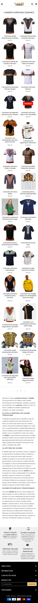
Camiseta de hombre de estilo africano (28, 37)
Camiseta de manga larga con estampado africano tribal (28, 296)
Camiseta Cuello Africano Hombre (28, 269)
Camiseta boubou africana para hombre (10, 244)
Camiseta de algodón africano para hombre (10, 113)
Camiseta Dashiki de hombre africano (10, 63)
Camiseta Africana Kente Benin (10, 269)
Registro (31, 584)
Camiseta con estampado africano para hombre (10, 140)
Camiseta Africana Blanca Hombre (28, 63)
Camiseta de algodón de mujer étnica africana (10, 378)
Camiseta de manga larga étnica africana (10, 326)
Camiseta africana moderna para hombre (10, 296)
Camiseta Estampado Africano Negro (10, 88)
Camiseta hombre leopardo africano (28, 167)
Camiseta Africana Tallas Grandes (10, 167)
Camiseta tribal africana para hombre (10, 37)
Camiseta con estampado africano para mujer (28, 324)
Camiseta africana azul (28, 244)
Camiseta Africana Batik (10, 193)
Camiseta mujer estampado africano (10, 351)
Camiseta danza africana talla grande (28, 193)
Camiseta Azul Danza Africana (28, 218)
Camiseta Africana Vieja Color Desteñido (28, 113)
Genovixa (13, 596)
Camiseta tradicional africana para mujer (10, 218)
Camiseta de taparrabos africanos (28, 142)
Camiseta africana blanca (28, 88)
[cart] (36, 4)
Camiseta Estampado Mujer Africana (28, 351)
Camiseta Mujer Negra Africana (28, 379)
